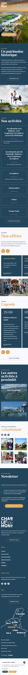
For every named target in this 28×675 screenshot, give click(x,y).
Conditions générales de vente (9, 645)
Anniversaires (14, 188)
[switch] (1, 491)
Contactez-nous (14, 540)
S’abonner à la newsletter (14, 506)
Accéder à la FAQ (14, 601)
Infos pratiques (5, 557)
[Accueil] (4, 4)
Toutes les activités (14, 221)
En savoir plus (7, 273)
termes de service (15, 499)
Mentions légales (5, 640)
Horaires (3, 565)
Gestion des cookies (6, 651)
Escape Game (14, 211)
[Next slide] (8, 251)
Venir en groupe (6, 560)
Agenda (3, 563)
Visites (14, 200)
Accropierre (14, 173)
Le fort (3, 551)
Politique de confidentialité (8, 643)
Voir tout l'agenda (14, 358)
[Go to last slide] (3, 251)
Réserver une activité (9, 34)
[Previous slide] (3, 352)
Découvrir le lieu (14, 78)
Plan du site (4, 648)
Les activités (5, 554)
